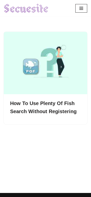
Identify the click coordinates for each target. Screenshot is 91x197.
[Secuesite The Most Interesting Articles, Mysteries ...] (26, 8)
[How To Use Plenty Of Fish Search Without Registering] (45, 63)
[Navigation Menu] (81, 8)
